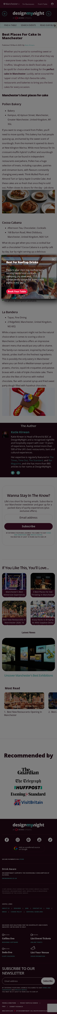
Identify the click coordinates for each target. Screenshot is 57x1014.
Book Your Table (17, 291)
